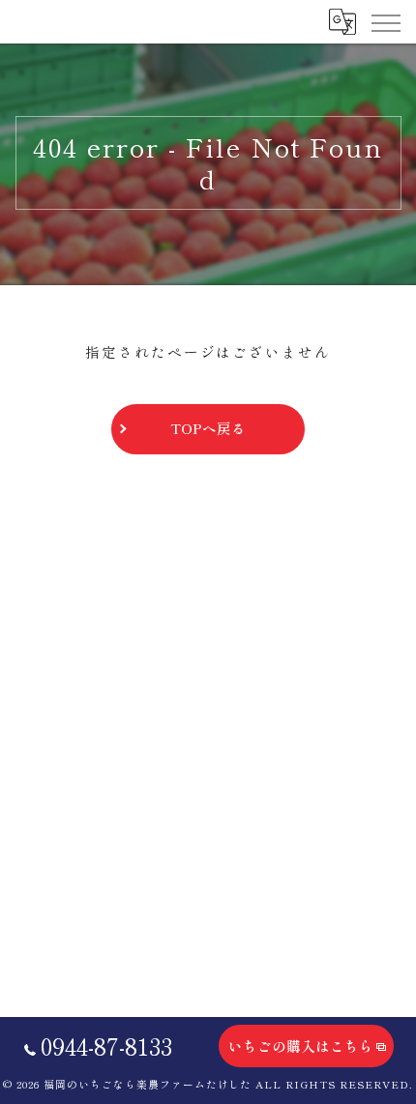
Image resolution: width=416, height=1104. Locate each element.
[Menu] (385, 21)
